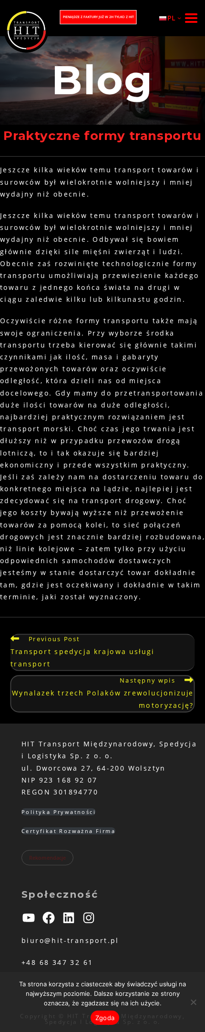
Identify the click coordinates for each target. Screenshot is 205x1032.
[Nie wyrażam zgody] (193, 1002)
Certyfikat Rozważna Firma (68, 830)
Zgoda (104, 1018)
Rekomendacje (47, 857)
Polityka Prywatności (58, 811)
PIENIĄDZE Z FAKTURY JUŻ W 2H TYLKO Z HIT (98, 17)
